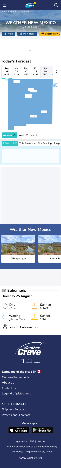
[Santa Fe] (30, 91)
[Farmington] (13, 81)
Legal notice (21, 441)
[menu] (5, 4)
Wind (21, 135)
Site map (41, 441)
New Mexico (26, 11)
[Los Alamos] (27, 89)
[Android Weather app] (42, 430)
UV (32, 135)
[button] (26, 97)
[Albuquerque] (25, 96)
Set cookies (17, 451)
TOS (32, 441)
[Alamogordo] (30, 116)
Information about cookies (20, 446)
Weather (4, 11)
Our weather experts (15, 377)
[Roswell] (40, 111)
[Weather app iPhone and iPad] (18, 430)
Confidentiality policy (46, 446)
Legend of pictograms (16, 393)
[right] (56, 72)
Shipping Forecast (14, 409)
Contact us (9, 388)
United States (15, 11)
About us (8, 383)
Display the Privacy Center (39, 451)
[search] (56, 4)
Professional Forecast (16, 415)
